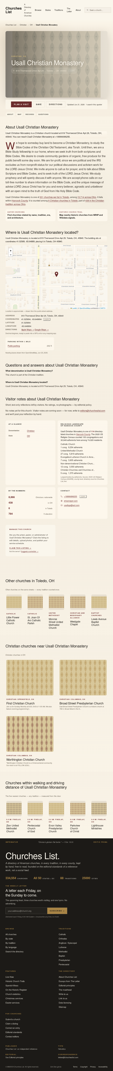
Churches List (11, 24)
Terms (75, 1067)
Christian (23, 24)
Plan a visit (21, 104)
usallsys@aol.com (72, 505)
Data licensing (65, 1002)
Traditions (58, 10)
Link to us (63, 998)
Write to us (63, 994)
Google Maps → (42, 329)
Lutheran (62, 947)
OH (31, 24)
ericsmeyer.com (71, 500)
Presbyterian (64, 960)
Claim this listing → (20, 548)
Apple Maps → (27, 329)
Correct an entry (13, 1027)
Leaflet (74, 308)
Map (19, 114)
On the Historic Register (16, 989)
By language (11, 947)
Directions (55, 104)
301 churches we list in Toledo (54, 197)
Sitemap (62, 1006)
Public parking (14, 345)
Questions (43, 114)
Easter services (13, 1002)
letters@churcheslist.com (68, 1057)
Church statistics (13, 994)
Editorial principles (67, 985)
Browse (38, 10)
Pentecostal (64, 964)
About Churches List (68, 976)
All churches (11, 934)
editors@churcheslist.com (92, 410)
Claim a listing (12, 1023)
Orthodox (63, 938)
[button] (56, 274)
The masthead (65, 989)
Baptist (62, 955)
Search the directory (15, 951)
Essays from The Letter (69, 981)
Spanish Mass (12, 985)
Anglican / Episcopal (68, 942)
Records (29, 114)
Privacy (92, 1067)
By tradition (10, 942)
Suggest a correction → (29, 551)
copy (72, 71)
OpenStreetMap (85, 308)
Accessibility (102, 1067)
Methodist (63, 951)
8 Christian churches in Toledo (63, 200)
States (48, 10)
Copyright (83, 1067)
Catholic (62, 934)
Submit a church (13, 1019)
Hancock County (20, 200)
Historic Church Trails (15, 981)
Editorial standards (14, 1032)
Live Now (10, 976)
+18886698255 (70, 496)
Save (39, 104)
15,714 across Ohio (86, 197)
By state (9, 938)
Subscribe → (57, 910)
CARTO (102, 308)
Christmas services (14, 998)
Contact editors (12, 1036)
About (78, 10)
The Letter (69, 10)
